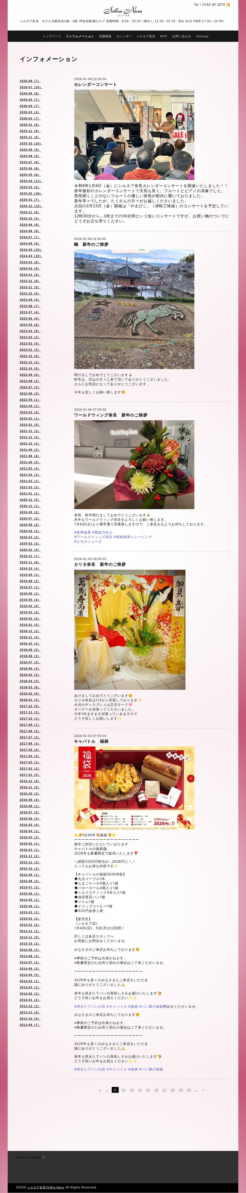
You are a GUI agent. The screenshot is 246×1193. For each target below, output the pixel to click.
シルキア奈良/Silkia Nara (45, 1187)
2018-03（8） (30, 687)
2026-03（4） (30, 112)
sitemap (202, 36)
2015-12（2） (30, 856)
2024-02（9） (30, 268)
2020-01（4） (30, 550)
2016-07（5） (30, 812)
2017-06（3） (30, 743)
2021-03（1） (30, 481)
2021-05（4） (30, 468)
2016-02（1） (30, 843)
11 (115, 1090)
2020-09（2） (30, 512)
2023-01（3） (30, 350)
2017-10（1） (30, 718)
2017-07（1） (30, 737)
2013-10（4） (30, 1018)
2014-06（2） (30, 968)
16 (156, 1090)
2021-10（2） (30, 443)
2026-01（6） (30, 124)
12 (124, 1090)
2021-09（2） (30, 450)
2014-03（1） (30, 987)
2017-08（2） (30, 731)
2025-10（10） (31, 143)
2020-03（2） (30, 537)
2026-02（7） (30, 118)
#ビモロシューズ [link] (88, 541)
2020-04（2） (30, 531)
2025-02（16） (31, 193)
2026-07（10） (31, 87)
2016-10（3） (30, 793)
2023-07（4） (30, 312)
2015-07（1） (30, 887)
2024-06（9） (30, 243)
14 (140, 1090)
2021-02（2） (30, 487)
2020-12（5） (30, 500)
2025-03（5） (30, 187)
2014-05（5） (30, 975)
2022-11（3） (30, 362)
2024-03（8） (30, 262)
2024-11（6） (30, 212)
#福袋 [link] (133, 1006)
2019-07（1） (30, 587)
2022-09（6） (30, 375)
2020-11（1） (30, 506)
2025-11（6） (30, 137)
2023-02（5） (30, 343)
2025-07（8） (30, 162)
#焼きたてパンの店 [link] (89, 1006)
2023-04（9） (30, 331)
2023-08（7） (30, 306)
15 (148, 1090)
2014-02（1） (30, 993)
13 (132, 1090)
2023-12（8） (30, 281)
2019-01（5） (30, 625)
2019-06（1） (30, 593)
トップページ (52, 36)
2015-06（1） (30, 893)
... (107, 1090)
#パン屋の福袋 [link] (151, 1006)
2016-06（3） (30, 818)
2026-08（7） (30, 81)
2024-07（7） (30, 237)
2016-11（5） (30, 787)
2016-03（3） (30, 837)
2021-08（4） (30, 456)
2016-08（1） (30, 806)
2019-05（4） (30, 600)
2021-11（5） (30, 437)
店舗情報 (105, 36)
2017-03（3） (30, 762)
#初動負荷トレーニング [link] (133, 537)
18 (173, 1090)
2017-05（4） (30, 750)
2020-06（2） (30, 525)
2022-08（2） (30, 381)
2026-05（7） (30, 99)
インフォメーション (80, 36)
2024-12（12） (31, 206)
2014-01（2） (30, 1000)
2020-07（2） (30, 518)
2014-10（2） (30, 943)
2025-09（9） (30, 149)
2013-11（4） (30, 1012)
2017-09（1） (30, 725)
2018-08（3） (30, 656)
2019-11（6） (30, 562)
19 (181, 1090)
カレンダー (124, 36)
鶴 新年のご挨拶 (91, 244)
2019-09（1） (30, 575)
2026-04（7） (30, 106)
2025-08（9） (30, 156)
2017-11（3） (30, 712)
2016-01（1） (30, 850)
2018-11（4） (30, 637)
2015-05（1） (30, 900)
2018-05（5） (30, 675)
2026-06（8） (30, 93)
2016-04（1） (30, 831)
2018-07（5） (30, 662)
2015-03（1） (30, 912)
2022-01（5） (30, 425)
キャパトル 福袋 (91, 741)
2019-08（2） (30, 581)
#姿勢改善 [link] (82, 532)
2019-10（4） (30, 568)
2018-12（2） (30, 631)
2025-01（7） (30, 199)
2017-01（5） (30, 775)
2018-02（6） (30, 693)
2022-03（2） (30, 412)
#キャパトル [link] (117, 1006)
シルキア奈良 (146, 36)
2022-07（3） (30, 387)
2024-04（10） (31, 256)
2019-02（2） (30, 618)
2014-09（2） (30, 950)
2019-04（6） (30, 606)
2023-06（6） (30, 318)
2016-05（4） (30, 825)
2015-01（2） (30, 925)
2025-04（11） (31, 181)
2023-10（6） (30, 293)
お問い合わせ (181, 36)
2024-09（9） (30, 224)
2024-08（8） (30, 231)
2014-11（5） (30, 937)
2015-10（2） (30, 868)
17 (164, 1090)
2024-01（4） (30, 274)
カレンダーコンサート (95, 84)
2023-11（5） (30, 287)
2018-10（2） (30, 643)
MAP (163, 36)
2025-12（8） (30, 131)
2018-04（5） (30, 681)
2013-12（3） (30, 1006)
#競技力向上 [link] (102, 532)
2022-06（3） (30, 393)
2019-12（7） (30, 556)
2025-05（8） (30, 174)
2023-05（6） (30, 325)
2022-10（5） (30, 368)
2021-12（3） (30, 431)
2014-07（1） (30, 962)
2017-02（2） (30, 768)
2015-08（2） (30, 881)
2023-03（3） (30, 337)
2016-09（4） (30, 800)
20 (189, 1090)
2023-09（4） (30, 299)
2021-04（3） (30, 475)
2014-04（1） (30, 981)
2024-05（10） (31, 249)
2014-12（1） (30, 931)
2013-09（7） (30, 1025)
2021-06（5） (30, 462)
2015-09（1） (30, 875)
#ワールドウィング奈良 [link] (93, 537)
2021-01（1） (30, 493)
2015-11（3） (30, 862)
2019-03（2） (30, 612)
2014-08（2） (30, 956)
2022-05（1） (30, 400)
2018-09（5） (30, 650)
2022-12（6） (30, 356)
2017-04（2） (30, 756)
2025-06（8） (30, 168)
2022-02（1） (30, 418)
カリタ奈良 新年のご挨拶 (100, 564)
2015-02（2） (30, 918)
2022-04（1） (30, 406)
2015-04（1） (30, 906)
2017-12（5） (30, 706)
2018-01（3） (30, 700)
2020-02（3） (30, 543)
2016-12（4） (30, 781)
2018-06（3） (30, 668)
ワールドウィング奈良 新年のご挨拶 (111, 415)
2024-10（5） (30, 218)
